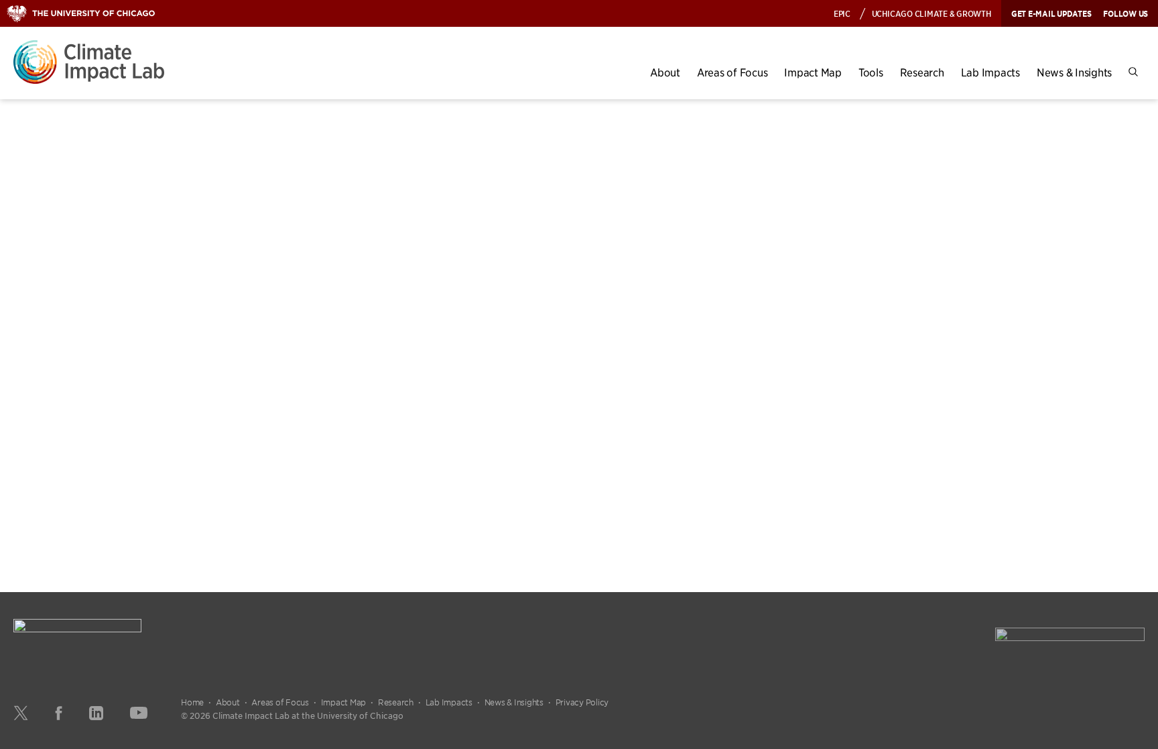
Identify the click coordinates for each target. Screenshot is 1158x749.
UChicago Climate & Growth (931, 13)
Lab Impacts (990, 72)
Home (192, 702)
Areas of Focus (732, 72)
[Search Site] (1133, 72)
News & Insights (1074, 72)
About (665, 72)
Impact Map (813, 72)
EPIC (842, 13)
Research (922, 72)
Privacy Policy (582, 702)
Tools (870, 72)
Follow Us (1125, 13)
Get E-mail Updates (1051, 13)
